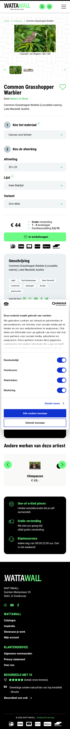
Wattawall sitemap (45, 717)
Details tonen (52, 403)
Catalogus (17, 21)
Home (6, 21)
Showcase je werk (14, 631)
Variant (9, 196)
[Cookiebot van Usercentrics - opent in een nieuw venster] (52, 304)
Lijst (7, 177)
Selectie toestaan (35, 422)
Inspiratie (9, 626)
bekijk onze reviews (36, 679)
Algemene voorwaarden (18, 653)
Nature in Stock (19, 98)
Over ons (9, 665)
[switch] (61, 370)
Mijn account (11, 637)
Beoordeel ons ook (16, 697)
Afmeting (10, 159)
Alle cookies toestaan (35, 413)
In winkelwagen (38, 236)
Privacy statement (14, 659)
